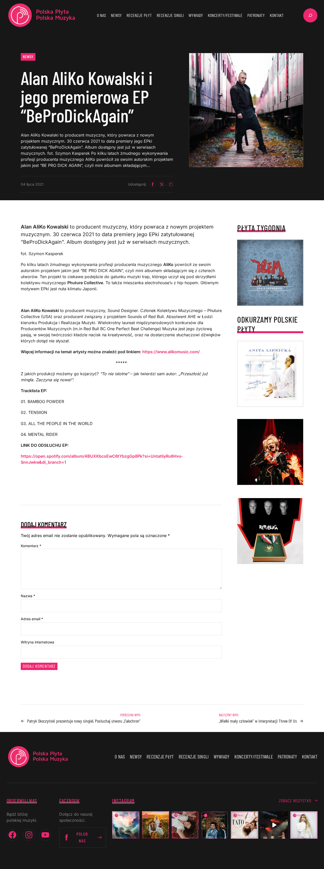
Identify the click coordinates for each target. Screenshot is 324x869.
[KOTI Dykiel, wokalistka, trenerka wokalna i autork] (303, 824)
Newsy (28, 56)
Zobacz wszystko (295, 800)
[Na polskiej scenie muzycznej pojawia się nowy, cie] (185, 824)
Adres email (32, 619)
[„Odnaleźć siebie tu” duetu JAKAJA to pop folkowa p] (155, 824)
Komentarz (31, 546)
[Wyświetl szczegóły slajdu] (270, 452)
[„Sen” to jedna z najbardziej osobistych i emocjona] (125, 824)
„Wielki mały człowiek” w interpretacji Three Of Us (258, 721)
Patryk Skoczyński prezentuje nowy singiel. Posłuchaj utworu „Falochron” (83, 721)
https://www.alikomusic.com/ (171, 351)
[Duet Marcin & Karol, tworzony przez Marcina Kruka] (214, 824)
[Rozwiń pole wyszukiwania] (310, 15)
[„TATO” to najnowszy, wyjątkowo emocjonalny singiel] (244, 824)
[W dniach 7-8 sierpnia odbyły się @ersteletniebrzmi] (274, 824)
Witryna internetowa (37, 642)
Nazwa (28, 596)
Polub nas (82, 837)
